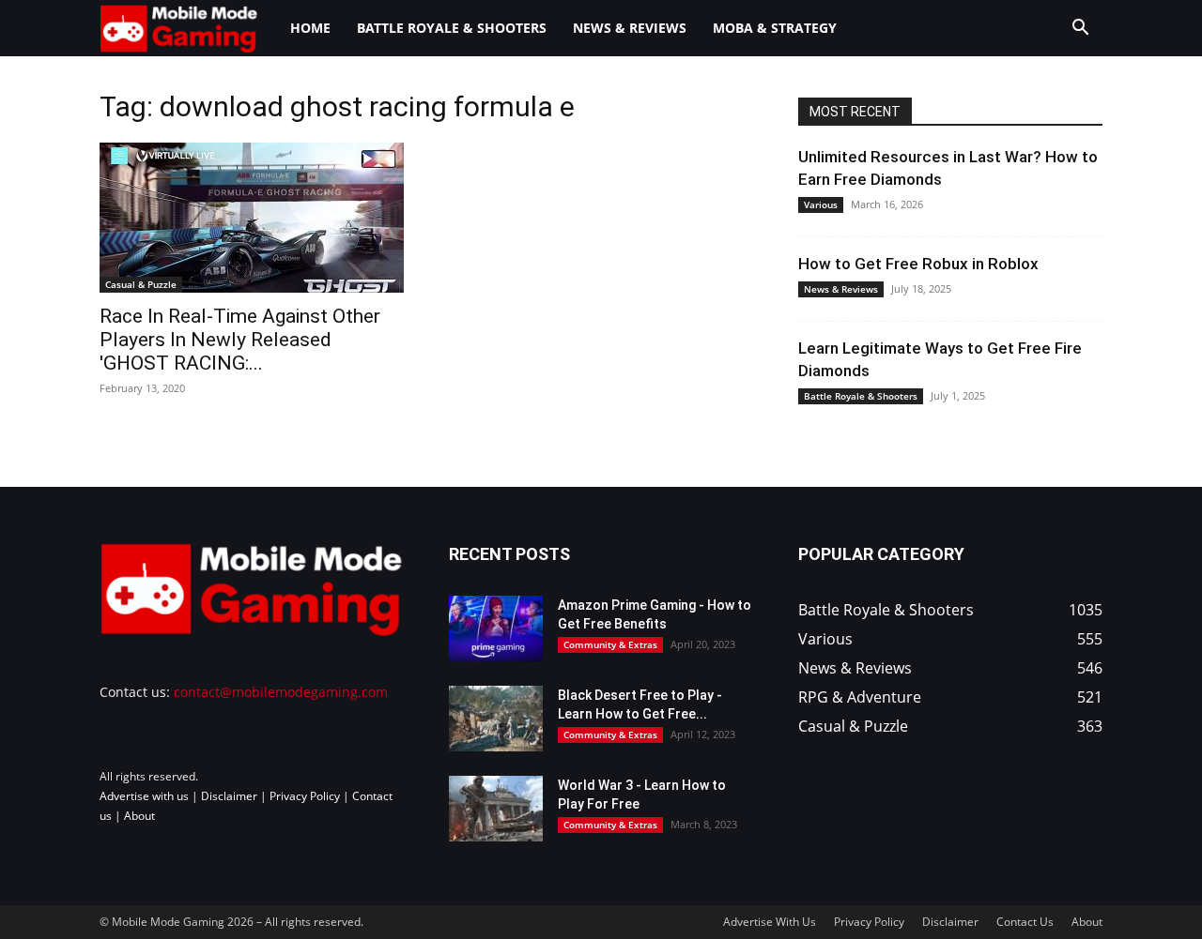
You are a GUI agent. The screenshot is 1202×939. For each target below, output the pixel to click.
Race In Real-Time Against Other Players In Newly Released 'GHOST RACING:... (240, 339)
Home (310, 28)
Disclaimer (229, 796)
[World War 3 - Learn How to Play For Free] (496, 808)
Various (821, 204)
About (139, 816)
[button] (1079, 29)
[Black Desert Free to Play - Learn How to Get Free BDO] (496, 718)
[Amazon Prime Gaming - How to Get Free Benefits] (496, 628)
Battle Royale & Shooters (452, 28)
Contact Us (1025, 922)
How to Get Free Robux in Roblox (918, 263)
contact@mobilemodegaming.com (281, 692)
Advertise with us (144, 796)
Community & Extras (610, 644)
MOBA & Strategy (775, 28)
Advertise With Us (769, 922)
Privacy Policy (305, 796)
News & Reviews (629, 28)
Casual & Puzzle (141, 284)
